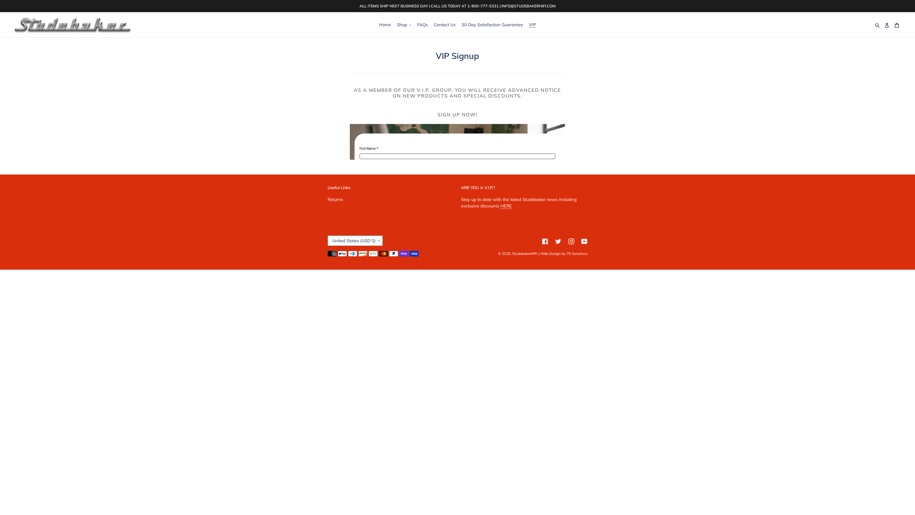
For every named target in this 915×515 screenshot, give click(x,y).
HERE (506, 206)
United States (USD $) (354, 240)
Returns (335, 199)
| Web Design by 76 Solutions (563, 253)
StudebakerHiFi (524, 253)
